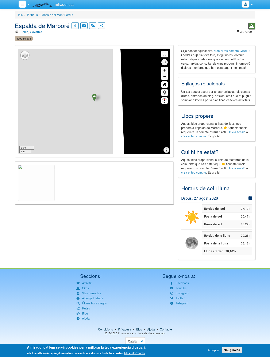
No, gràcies (232, 350)
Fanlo (24, 32)
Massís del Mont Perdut (57, 15)
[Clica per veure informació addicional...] (75, 25)
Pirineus (32, 15)
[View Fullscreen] (164, 54)
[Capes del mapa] (25, 55)
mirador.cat (127, 333)
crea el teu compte (193, 136)
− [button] (164, 76)
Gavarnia (36, 32)
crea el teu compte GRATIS (232, 51)
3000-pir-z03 (23, 38)
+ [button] (164, 70)
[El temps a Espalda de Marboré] (92, 25)
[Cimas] (251, 26)
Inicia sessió (237, 132)
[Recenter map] (164, 84)
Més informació (134, 353)
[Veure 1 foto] (84, 25)
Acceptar (213, 350)
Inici (20, 15)
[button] (164, 92)
